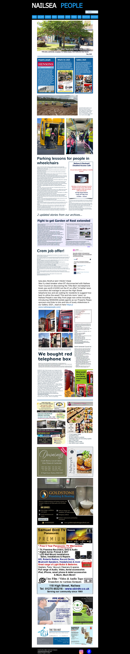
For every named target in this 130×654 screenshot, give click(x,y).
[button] (40, 17)
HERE (49, 84)
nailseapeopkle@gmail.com (42, 274)
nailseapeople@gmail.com (45, 651)
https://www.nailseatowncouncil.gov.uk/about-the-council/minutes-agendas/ (48, 393)
